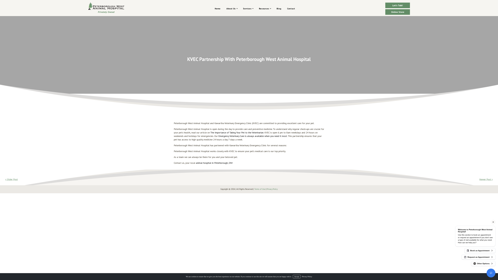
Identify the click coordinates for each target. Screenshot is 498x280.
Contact (291, 8)
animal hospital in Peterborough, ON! (214, 162)
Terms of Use (259, 189)
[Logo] (106, 6)
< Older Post (11, 179)
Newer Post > (486, 179)
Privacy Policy (272, 189)
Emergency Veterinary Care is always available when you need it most (252, 136)
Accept (296, 277)
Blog (279, 8)
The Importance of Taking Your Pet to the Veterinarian (237, 132)
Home (217, 8)
